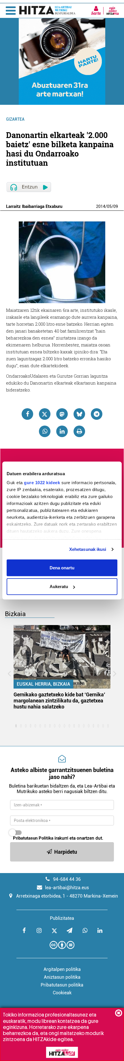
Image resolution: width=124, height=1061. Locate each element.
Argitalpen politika (62, 969)
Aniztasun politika (62, 977)
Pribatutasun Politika (33, 838)
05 (109, 206)
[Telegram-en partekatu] (96, 414)
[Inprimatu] (79, 431)
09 (115, 206)
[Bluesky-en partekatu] (79, 414)
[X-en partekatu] (44, 414)
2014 (100, 206)
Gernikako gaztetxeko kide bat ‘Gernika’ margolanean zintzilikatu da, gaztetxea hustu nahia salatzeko (59, 700)
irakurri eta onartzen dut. (58, 838)
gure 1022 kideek (42, 482)
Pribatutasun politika (62, 985)
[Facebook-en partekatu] (27, 414)
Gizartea (15, 119)
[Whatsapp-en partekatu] (44, 431)
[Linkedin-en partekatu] (62, 431)
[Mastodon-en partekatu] (62, 414)
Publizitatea (62, 918)
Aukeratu (59, 586)
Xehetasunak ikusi (87, 549)
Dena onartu (62, 567)
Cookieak (62, 992)
